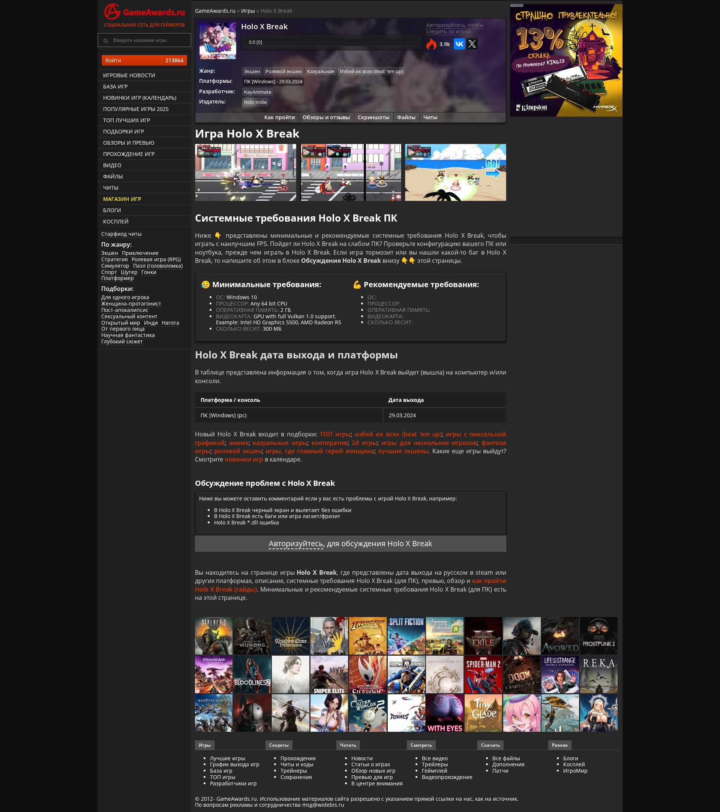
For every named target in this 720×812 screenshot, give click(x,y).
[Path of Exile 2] (484, 636)
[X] (472, 43)
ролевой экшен (238, 451)
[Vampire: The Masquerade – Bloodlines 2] (253, 675)
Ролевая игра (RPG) (156, 259)
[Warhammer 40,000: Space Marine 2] (407, 675)
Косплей (116, 221)
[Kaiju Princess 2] (522, 713)
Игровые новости (129, 75)
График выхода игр (235, 764)
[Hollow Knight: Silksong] (368, 675)
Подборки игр (123, 131)
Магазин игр (122, 198)
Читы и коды (297, 764)
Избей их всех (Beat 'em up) (371, 71)
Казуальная (320, 71)
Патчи (500, 770)
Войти (144, 60)
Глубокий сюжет (122, 341)
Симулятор (115, 265)
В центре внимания (377, 783)
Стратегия (114, 259)
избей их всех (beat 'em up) (398, 434)
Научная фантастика (128, 335)
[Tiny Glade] (484, 713)
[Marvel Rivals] (407, 713)
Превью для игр (372, 777)
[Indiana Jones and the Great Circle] (368, 636)
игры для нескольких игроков (429, 443)
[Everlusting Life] (599, 713)
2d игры (364, 443)
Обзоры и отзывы (326, 117)
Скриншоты (373, 117)
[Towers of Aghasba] (561, 713)
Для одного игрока (125, 297)
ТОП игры (335, 434)
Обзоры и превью (128, 142)
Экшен (109, 252)
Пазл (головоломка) (158, 265)
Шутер (129, 272)
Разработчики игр (233, 783)
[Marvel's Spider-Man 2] (484, 675)
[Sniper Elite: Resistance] (329, 675)
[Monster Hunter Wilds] (214, 713)
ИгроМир (575, 770)
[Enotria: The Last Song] (291, 713)
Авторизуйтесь (296, 543)
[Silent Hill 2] (291, 675)
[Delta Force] (522, 636)
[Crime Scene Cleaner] (329, 636)
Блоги (112, 210)
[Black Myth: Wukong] (253, 636)
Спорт (109, 272)
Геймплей (434, 770)
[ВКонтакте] (459, 43)
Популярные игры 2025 (136, 108)
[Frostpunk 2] (599, 636)
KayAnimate (257, 91)
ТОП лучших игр (126, 120)
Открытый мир (120, 322)
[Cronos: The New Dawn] (253, 713)
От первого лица (123, 328)
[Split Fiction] (407, 636)
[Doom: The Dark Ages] (522, 675)
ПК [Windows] (259, 81)
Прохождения (298, 758)
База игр (115, 86)
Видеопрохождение (447, 777)
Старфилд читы (121, 233)
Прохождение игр (128, 153)
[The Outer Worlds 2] (368, 713)
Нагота (170, 322)
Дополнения (508, 764)
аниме (239, 443)
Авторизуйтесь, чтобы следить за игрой (455, 28)
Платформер (117, 278)
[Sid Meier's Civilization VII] (445, 675)
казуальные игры (280, 443)
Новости (362, 758)
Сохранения (296, 777)
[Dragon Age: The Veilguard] (214, 675)
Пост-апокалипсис (124, 309)
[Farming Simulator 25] (445, 636)
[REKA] (599, 675)
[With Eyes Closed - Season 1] (445, 713)
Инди (151, 322)
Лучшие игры (227, 758)
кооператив (330, 443)
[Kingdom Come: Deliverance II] (291, 636)
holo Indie (255, 102)
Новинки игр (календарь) (139, 97)
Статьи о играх (370, 764)
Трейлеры (435, 764)
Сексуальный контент (129, 316)
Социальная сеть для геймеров (144, 25)
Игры (248, 10)
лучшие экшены (403, 451)
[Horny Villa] (329, 713)
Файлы (113, 176)
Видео (112, 165)
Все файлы (506, 758)
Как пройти (279, 117)
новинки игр (244, 459)
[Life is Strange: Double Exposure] (561, 675)
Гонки (148, 272)
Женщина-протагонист (131, 303)
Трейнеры (293, 770)
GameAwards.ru (215, 10)
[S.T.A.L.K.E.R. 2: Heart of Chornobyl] (214, 636)
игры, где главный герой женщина (320, 451)
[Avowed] (561, 636)
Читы (110, 187)
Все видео (435, 758)
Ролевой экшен (284, 71)
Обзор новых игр (373, 770)
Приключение (140, 252)
